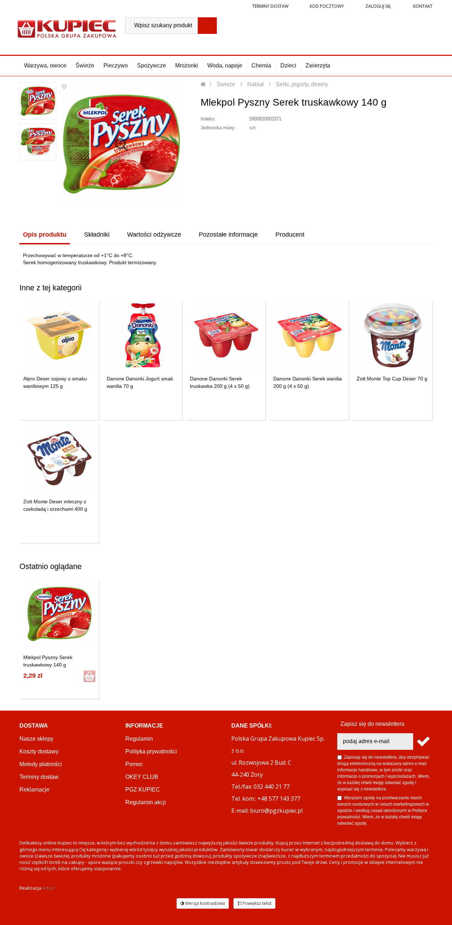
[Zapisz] (423, 741)
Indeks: (208, 118)
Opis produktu (44, 234)
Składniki (96, 234)
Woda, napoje (224, 66)
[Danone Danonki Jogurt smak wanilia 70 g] (143, 335)
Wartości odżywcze (154, 234)
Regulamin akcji (145, 802)
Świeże (85, 66)
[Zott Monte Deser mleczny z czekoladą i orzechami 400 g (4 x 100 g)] (59, 458)
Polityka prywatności (151, 751)
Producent (289, 234)
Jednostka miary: (218, 127)
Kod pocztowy (327, 6)
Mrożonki (186, 66)
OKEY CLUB (141, 777)
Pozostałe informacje (228, 234)
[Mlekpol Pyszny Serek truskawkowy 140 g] (37, 101)
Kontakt (422, 6)
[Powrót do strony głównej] (204, 84)
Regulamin (139, 739)
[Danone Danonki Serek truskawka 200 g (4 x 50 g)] (226, 335)
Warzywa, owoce (45, 66)
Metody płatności (40, 764)
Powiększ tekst (257, 903)
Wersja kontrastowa (204, 903)
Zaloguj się (377, 6)
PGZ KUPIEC (142, 790)
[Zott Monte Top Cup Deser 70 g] (393, 335)
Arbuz (48, 888)
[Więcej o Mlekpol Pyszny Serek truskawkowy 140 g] (59, 614)
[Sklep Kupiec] (67, 28)
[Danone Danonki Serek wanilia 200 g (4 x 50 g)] (309, 335)
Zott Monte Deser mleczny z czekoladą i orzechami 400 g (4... (55, 509)
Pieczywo (115, 66)
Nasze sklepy (36, 739)
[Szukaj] (207, 25)
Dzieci (288, 66)
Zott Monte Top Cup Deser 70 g (392, 378)
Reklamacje (34, 790)
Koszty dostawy (39, 751)
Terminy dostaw (270, 6)
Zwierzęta (317, 66)
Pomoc (134, 764)
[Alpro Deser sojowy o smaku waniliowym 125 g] (59, 335)
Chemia (261, 66)
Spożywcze (151, 66)
